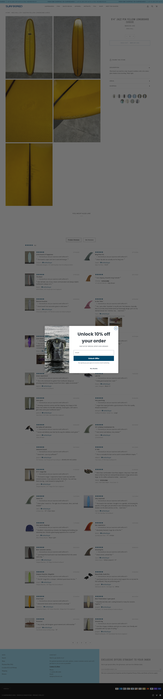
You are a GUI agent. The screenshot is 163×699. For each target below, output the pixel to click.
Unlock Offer (93, 358)
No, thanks (94, 368)
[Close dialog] (116, 328)
